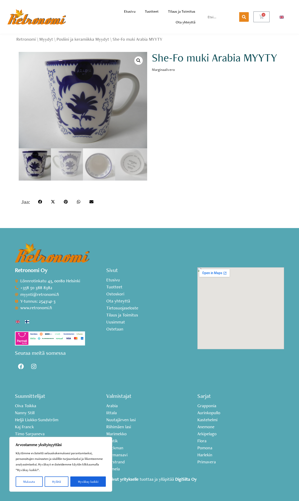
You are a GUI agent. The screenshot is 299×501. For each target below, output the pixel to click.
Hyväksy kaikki (88, 481)
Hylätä (56, 481)
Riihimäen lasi (118, 427)
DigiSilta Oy (186, 479)
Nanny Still (25, 412)
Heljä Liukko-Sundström (36, 420)
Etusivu (129, 11)
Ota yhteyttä (185, 22)
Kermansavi (117, 455)
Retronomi (26, 39)
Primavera (206, 462)
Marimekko (116, 434)
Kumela (113, 469)
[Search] (244, 17)
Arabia (112, 405)
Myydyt (46, 39)
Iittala (111, 412)
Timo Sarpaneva (30, 434)
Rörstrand (115, 462)
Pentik (112, 441)
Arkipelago (207, 434)
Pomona (204, 448)
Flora (201, 441)
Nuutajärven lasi (121, 420)
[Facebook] (21, 366)
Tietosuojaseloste (122, 308)
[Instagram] (33, 366)
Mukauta (29, 481)
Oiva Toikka (25, 405)
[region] (60, 464)
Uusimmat (115, 322)
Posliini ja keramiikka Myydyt (83, 39)
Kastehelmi (207, 420)
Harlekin (204, 455)
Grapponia (206, 405)
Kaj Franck (24, 427)
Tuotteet (152, 11)
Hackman (114, 448)
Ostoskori (115, 294)
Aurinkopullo (208, 412)
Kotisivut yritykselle (121, 479)
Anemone (205, 427)
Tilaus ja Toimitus (181, 11)
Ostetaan (114, 329)
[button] (138, 60)
